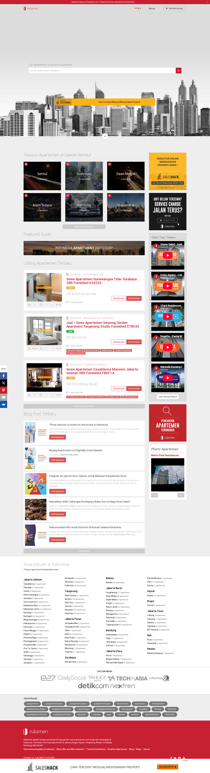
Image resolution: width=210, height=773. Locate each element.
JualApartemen (107, 350)
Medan (151, 648)
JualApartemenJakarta (78, 704)
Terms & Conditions (96, 749)
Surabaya (70, 657)
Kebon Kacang (77, 641)
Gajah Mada (117, 599)
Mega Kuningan (36, 620)
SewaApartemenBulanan (105, 709)
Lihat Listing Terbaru (83, 406)
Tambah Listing (175, 8)
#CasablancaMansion (129, 397)
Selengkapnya (57, 437)
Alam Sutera (77, 595)
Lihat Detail (133, 298)
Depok (151, 591)
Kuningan (34, 616)
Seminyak (157, 643)
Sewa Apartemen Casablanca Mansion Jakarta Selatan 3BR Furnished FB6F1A (102, 371)
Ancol (114, 655)
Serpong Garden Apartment (98, 317)
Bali (149, 635)
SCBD (32, 652)
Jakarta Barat (114, 588)
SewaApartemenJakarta (76, 397)
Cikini (73, 630)
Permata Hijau (36, 637)
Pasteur (115, 645)
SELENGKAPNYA (167, 767)
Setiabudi (75, 578)
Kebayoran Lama (37, 609)
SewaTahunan (122, 704)
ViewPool (134, 715)
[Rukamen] (30, 7)
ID (138, 8)
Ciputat (74, 606)
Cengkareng (117, 592)
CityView (157, 709)
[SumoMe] (3, 404)
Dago (114, 638)
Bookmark (119, 298)
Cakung (156, 615)
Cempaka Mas (77, 623)
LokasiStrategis (83, 709)
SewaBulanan (140, 704)
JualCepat (96, 715)
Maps (138, 749)
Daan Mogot (117, 596)
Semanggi (34, 655)
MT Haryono (158, 630)
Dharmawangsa (37, 595)
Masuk (152, 8)
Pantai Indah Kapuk (120, 662)
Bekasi (110, 578)
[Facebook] (3, 375)
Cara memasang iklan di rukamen (39, 749)
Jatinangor (116, 642)
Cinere (32, 591)
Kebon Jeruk (118, 607)
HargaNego (143, 709)
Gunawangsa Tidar (93, 274)
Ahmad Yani (76, 662)
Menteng (75, 648)
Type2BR (121, 715)
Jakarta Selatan (33, 579)
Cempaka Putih (77, 627)
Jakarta (68, 742)
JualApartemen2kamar (53, 704)
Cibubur (156, 622)
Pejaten (33, 634)
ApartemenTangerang (75, 350)
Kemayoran (76, 645)
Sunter (156, 585)
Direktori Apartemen (117, 749)
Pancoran (34, 627)
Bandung (111, 630)
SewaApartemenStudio (76, 353)
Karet (73, 634)
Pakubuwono (35, 623)
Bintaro (74, 599)
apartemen (82, 715)
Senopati (34, 663)
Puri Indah (116, 621)
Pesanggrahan (36, 641)
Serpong (75, 613)
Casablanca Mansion (94, 364)
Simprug (74, 582)
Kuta (155, 639)
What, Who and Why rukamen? (70, 749)
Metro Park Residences (165, 455)
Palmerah (116, 617)
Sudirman (75, 585)
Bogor (150, 601)
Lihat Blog (83, 551)
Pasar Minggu (36, 630)
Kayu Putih (75, 637)
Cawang (157, 619)
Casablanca (35, 584)
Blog (131, 749)
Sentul (156, 605)
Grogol (115, 603)
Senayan (33, 659)
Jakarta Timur (155, 611)
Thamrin (75, 652)
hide (184, 761)
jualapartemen (32, 704)
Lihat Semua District (83, 227)
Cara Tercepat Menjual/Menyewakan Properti (119, 102)
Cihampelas (117, 635)
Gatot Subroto (36, 602)
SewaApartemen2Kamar (61, 709)
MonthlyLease (127, 709)
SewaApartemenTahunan (37, 715)
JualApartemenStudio (123, 350)
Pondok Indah (35, 645)
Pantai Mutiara (159, 578)
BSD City (75, 602)
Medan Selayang (160, 653)
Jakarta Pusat (73, 618)
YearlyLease (169, 715)
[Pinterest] (3, 390)
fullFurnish (172, 709)
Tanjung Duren (119, 625)
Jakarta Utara (114, 651)
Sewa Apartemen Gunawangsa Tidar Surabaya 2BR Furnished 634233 (101, 281)
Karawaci (75, 610)
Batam (40, 745)
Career (147, 749)
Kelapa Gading (118, 659)
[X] (3, 383)
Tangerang (71, 591)
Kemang (34, 612)
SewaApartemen (113, 397)
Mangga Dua (117, 614)
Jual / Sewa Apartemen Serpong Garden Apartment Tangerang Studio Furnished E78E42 (102, 324)
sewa (109, 715)
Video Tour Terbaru (163, 237)
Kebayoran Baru (37, 605)
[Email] (3, 397)
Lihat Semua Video (167, 397)
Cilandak (34, 587)
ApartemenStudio (92, 350)
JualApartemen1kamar (62, 715)
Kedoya (115, 610)
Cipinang (157, 626)
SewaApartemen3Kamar (96, 397)
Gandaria (33, 598)
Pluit (155, 582)
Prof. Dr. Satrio (36, 648)
